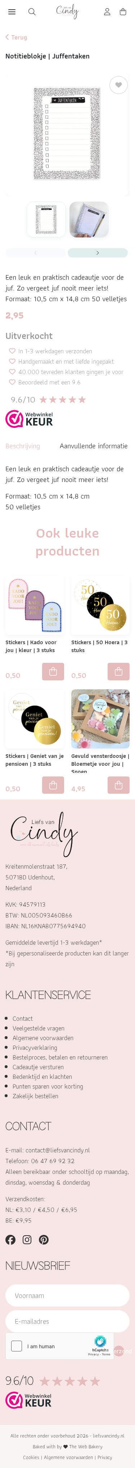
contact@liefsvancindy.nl (58, 1150)
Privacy (105, 1457)
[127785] (53, 671)
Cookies (31, 1457)
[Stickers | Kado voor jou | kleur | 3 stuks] (34, 604)
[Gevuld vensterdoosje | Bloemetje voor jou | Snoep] (100, 718)
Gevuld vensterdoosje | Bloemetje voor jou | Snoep (100, 763)
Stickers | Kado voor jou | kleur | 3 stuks (31, 646)
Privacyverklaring (35, 1047)
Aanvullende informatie (94, 446)
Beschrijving (22, 446)
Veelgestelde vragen (38, 1028)
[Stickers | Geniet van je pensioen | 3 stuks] (34, 718)
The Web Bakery (86, 1446)
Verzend (118, 1351)
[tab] (22, 446)
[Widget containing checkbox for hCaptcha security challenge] (59, 1346)
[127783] (119, 671)
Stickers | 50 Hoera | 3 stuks (99, 646)
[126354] (119, 785)
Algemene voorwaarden (43, 1038)
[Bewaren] (118, 85)
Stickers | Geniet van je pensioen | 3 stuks (34, 759)
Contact (23, 1018)
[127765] (53, 785)
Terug (18, 37)
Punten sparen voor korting (48, 1086)
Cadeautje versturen (38, 1067)
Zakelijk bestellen (35, 1096)
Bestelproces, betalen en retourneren (60, 1057)
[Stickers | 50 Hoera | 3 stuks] (100, 604)
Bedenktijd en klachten (42, 1076)
